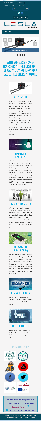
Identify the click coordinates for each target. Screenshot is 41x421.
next (35, 44)
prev (6, 44)
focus (10, 40)
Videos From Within (9, 5)
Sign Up (24, 17)
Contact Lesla (8, 2)
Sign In (16, 17)
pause (5, 40)
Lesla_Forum (19, 2)
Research (21, 5)
